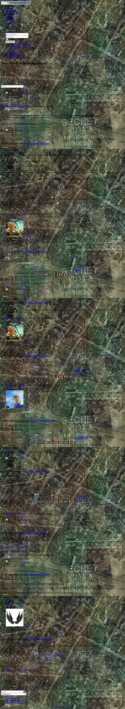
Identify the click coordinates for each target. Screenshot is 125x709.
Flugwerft (9, 15)
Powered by (56, 707)
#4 (23, 307)
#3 (23, 256)
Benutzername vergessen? (21, 46)
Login (8, 23)
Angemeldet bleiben (16, 39)
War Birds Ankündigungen (14, 106)
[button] (10, 32)
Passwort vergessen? (19, 44)
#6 (22, 425)
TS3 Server (10, 19)
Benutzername (34, 34)
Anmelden (10, 42)
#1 (23, 111)
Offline (23, 93)
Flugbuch (9, 8)
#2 (23, 148)
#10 (22, 644)
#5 (23, 361)
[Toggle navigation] (2, 28)
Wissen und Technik (13, 12)
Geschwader (11, 21)
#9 (22, 579)
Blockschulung (11, 10)
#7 (22, 476)
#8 (22, 538)
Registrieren (15, 49)
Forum (8, 17)
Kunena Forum (67, 707)
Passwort (32, 37)
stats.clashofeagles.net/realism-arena (15, 546)
